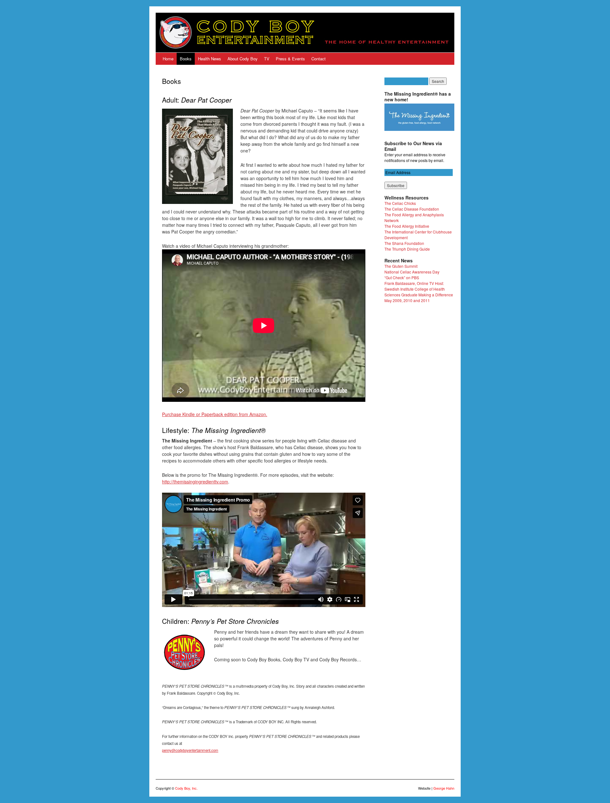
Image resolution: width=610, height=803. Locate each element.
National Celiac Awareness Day (411, 271)
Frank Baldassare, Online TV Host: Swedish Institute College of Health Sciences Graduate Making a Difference (418, 288)
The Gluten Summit (400, 266)
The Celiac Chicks (400, 203)
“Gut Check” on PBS (401, 277)
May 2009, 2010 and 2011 (407, 300)
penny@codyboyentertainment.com (190, 750)
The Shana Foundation (404, 243)
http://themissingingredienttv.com (195, 481)
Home (168, 59)
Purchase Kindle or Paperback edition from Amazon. (214, 414)
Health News (209, 59)
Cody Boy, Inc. (186, 788)
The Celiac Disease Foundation (411, 209)
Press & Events (290, 59)
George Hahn (443, 788)
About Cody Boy (242, 59)
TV (266, 59)
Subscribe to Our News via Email (413, 146)
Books (186, 59)
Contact (318, 59)
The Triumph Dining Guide (407, 249)
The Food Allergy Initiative (406, 226)
